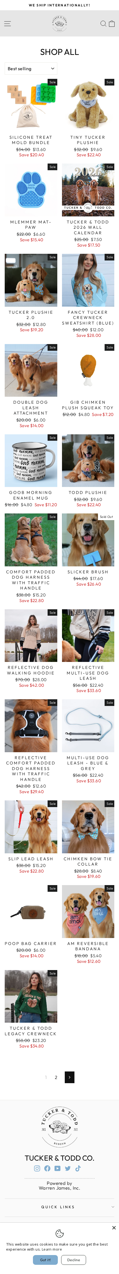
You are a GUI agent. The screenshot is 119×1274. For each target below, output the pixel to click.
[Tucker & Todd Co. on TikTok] (78, 1168)
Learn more (52, 1249)
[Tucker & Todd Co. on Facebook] (47, 1168)
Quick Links (58, 1207)
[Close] (114, 1228)
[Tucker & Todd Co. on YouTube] (58, 1168)
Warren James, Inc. (59, 1188)
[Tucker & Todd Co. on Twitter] (68, 1168)
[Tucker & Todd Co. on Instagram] (37, 1168)
